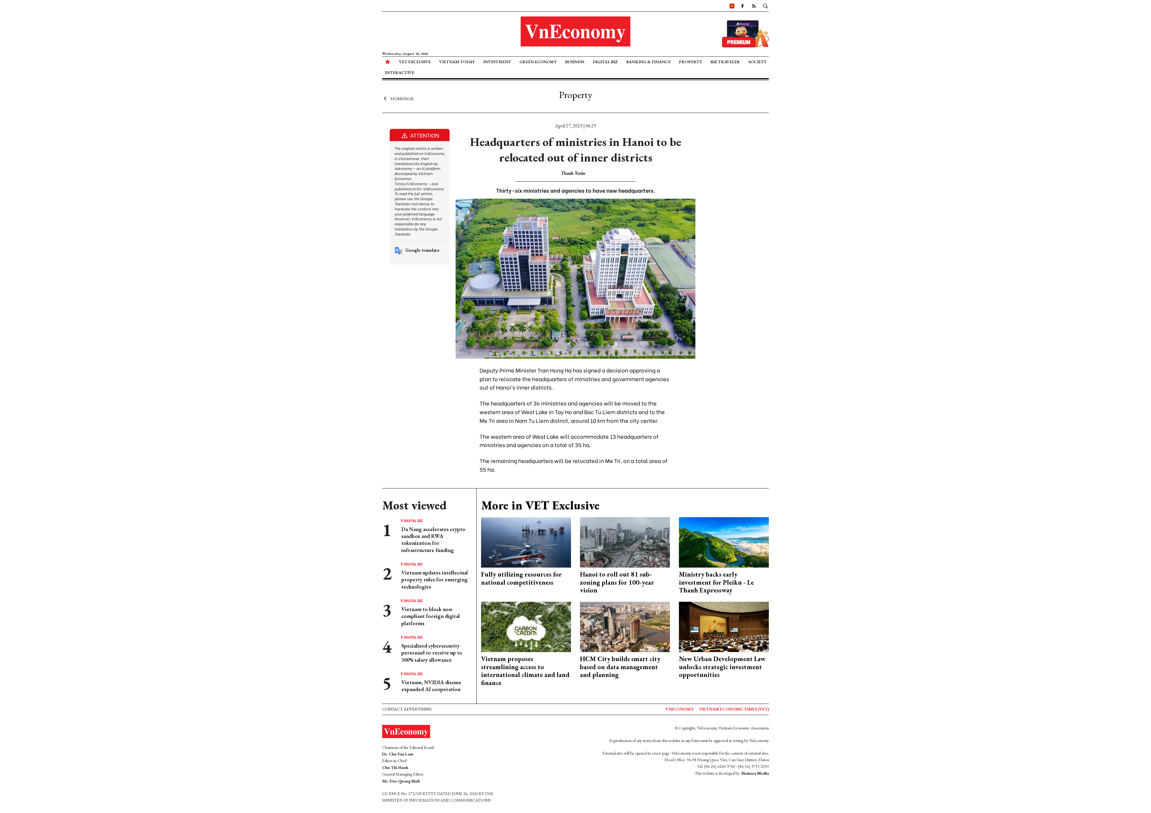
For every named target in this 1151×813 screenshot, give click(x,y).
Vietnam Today (457, 61)
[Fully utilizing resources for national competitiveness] (526, 542)
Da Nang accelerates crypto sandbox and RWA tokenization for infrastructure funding (433, 539)
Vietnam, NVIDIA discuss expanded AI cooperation (431, 686)
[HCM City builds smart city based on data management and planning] (625, 626)
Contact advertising (407, 709)
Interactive (399, 72)
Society (757, 61)
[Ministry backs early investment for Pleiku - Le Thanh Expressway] (724, 542)
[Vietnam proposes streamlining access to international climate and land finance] (526, 626)
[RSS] (754, 5)
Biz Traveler (725, 61)
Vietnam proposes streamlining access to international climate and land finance (525, 670)
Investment (497, 61)
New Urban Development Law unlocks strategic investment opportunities (722, 666)
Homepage (402, 98)
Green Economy (538, 61)
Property (690, 61)
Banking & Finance (648, 61)
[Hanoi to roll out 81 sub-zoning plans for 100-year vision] (625, 542)
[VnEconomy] (732, 5)
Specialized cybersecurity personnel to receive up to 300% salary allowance (431, 652)
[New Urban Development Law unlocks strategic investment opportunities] (724, 626)
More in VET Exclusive (540, 505)
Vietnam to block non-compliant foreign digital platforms (430, 616)
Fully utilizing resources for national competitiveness (521, 578)
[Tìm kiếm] (765, 5)
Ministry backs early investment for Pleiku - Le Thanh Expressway (716, 582)
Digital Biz (605, 61)
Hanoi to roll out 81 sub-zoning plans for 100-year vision (617, 582)
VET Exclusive (415, 61)
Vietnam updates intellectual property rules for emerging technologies (434, 579)
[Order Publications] (745, 33)
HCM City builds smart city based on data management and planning (620, 666)
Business (574, 61)
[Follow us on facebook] (742, 5)
